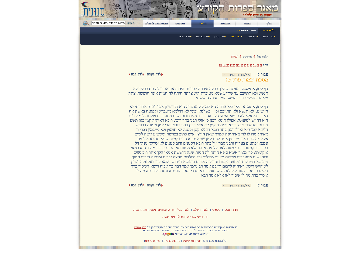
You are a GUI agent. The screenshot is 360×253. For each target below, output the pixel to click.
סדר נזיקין (219, 36)
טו (224, 65)
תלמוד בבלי (262, 56)
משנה (227, 209)
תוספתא (216, 209)
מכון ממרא (140, 227)
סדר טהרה (184, 36)
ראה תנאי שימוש (192, 240)
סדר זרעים (268, 36)
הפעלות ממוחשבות (173, 216)
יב (233, 65)
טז (220, 65)
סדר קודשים (202, 36)
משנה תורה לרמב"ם (144, 209)
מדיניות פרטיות (172, 240)
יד (227, 65)
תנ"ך (235, 209)
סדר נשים (235, 36)
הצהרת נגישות (153, 240)
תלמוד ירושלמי (201, 209)
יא (237, 65)
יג (231, 65)
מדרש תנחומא (166, 209)
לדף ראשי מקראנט (197, 216)
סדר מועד (251, 36)
